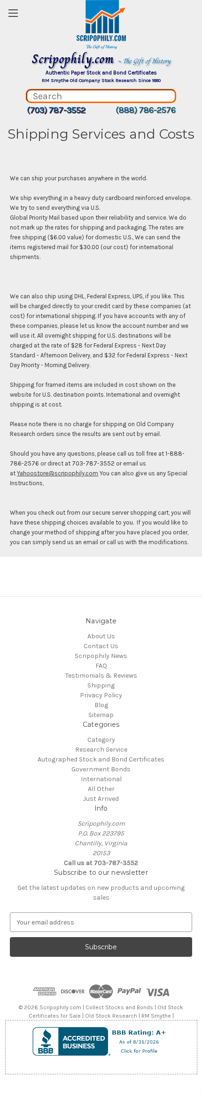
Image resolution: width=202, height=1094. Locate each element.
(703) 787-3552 (56, 110)
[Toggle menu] (13, 13)
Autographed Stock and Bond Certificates (101, 759)
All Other (101, 789)
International (101, 779)
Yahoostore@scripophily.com (57, 473)
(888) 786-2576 (146, 110)
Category (101, 740)
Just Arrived (101, 799)
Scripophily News (101, 656)
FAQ (101, 666)
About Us (101, 636)
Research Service (101, 750)
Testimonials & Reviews (101, 676)
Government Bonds (101, 769)
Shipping (101, 685)
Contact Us (101, 646)
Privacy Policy (101, 695)
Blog (101, 705)
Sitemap (101, 715)
